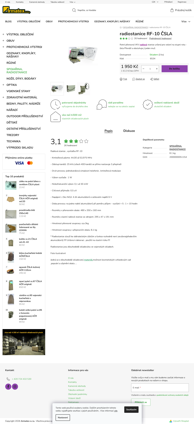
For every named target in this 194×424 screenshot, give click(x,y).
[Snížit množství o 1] (143, 68)
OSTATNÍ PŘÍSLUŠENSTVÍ (24, 129)
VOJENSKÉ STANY (18, 91)
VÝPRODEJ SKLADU (20, 147)
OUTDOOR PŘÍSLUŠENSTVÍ (25, 116)
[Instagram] (15, 387)
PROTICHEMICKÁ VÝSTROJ (24, 47)
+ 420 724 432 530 (21, 379)
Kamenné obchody (37, 2)
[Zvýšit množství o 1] (157, 68)
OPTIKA (12, 85)
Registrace (182, 2)
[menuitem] (8, 21)
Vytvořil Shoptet (181, 421)
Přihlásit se (141, 402)
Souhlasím (131, 409)
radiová (143, 44)
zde (115, 410)
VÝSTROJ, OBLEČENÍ (20, 34)
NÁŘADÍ (12, 110)
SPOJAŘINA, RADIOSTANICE (17, 70)
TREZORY (13, 135)
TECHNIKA (14, 141)
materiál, (88, 259)
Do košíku (174, 68)
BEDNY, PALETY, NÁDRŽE (23, 104)
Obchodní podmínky (77, 394)
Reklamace (73, 402)
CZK (154, 2)
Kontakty (19, 2)
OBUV (11, 41)
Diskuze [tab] (129, 131)
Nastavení (63, 417)
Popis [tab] (109, 131)
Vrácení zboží (74, 398)
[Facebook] (8, 387)
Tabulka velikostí (57, 2)
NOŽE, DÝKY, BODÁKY (21, 78)
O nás (7, 2)
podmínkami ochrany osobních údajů (172, 395)
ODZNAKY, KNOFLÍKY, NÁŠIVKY (21, 54)
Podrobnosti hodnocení (160, 38)
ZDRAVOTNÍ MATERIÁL (22, 97)
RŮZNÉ (11, 63)
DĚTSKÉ (12, 122)
